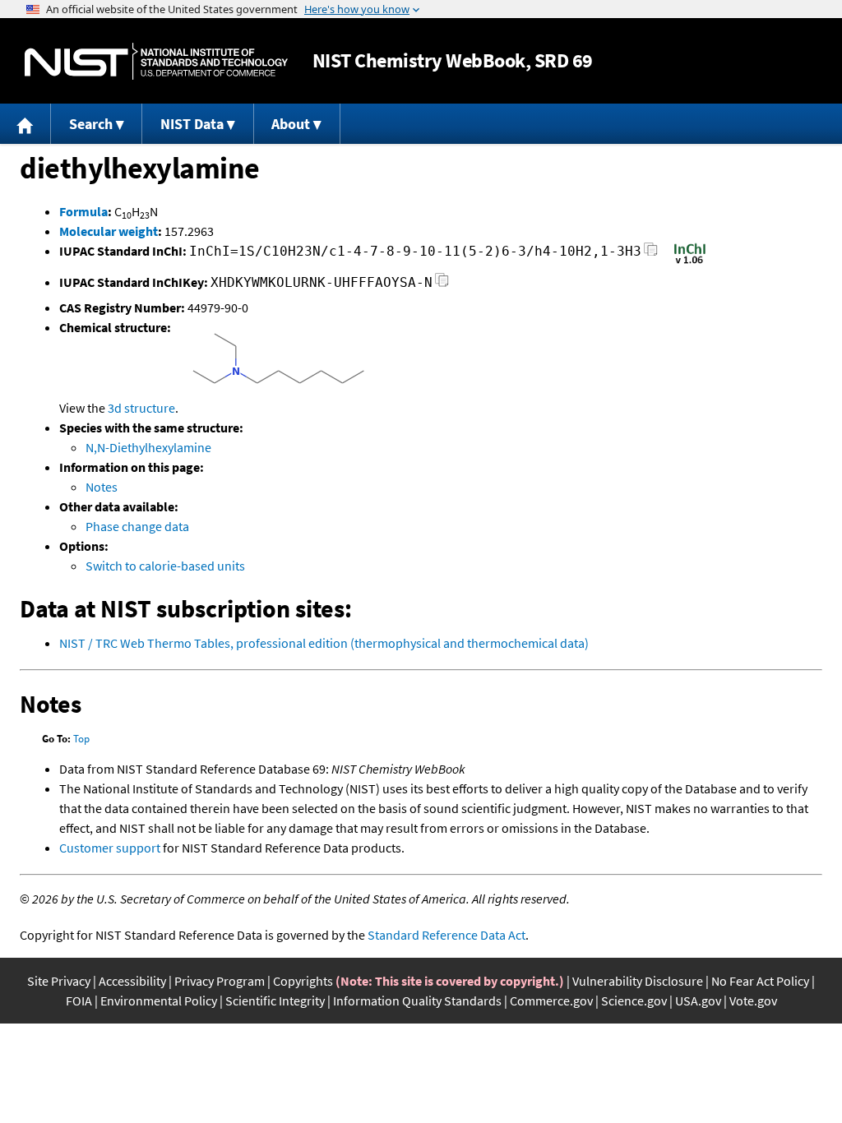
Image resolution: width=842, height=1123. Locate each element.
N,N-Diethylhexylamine (148, 447)
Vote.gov (753, 1000)
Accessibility (132, 981)
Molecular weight (108, 231)
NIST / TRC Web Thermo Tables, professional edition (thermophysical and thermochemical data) (324, 643)
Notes (102, 486)
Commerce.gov (551, 1000)
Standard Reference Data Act (446, 935)
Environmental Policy (158, 1000)
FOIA (79, 1000)
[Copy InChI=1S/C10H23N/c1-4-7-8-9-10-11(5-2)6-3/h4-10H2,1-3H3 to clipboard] (651, 253)
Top (81, 739)
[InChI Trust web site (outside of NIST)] (690, 262)
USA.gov (698, 1000)
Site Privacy (58, 981)
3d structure (141, 408)
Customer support (109, 847)
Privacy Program (219, 981)
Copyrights (303, 981)
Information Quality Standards (417, 1000)
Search (91, 123)
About (290, 123)
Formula (83, 211)
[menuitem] (25, 124)
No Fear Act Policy (760, 981)
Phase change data (137, 526)
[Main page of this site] (25, 124)
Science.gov (634, 1000)
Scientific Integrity (275, 1000)
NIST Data (192, 123)
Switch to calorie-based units (165, 565)
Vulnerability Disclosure (637, 981)
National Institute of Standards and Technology (156, 61)
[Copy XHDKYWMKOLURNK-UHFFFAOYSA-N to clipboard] (442, 285)
